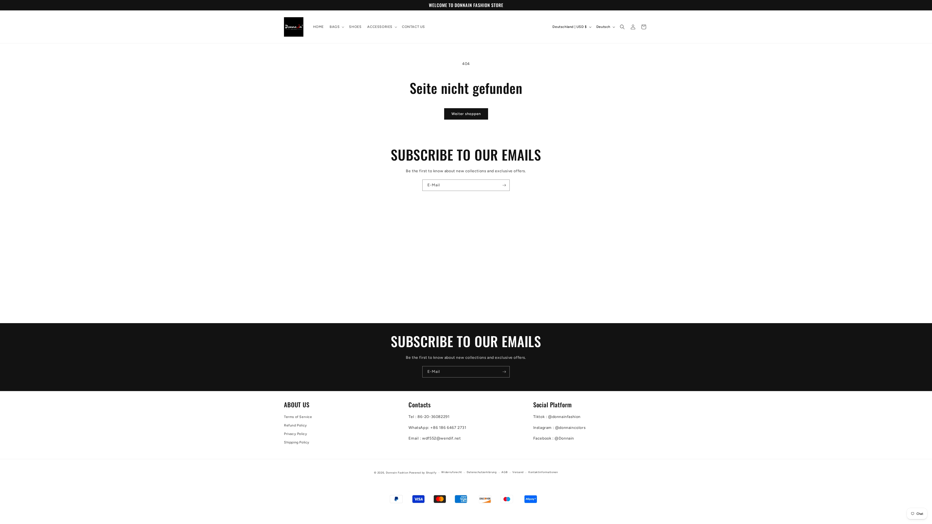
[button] (336, 27)
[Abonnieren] (504, 185)
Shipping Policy (296, 442)
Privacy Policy (295, 434)
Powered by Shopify (423, 472)
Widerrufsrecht (451, 472)
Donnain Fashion (397, 472)
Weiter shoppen (466, 114)
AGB (504, 472)
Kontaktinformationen (543, 472)
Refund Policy (295, 425)
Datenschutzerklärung (482, 472)
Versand (518, 472)
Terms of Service (298, 417)
